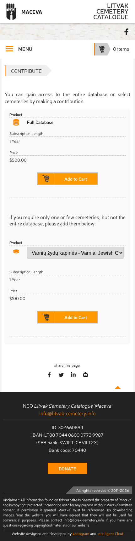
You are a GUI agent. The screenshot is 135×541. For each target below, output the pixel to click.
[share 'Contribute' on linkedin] (73, 374)
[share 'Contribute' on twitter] (61, 374)
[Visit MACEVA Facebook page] (126, 32)
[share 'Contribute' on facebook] (49, 374)
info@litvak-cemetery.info (67, 413)
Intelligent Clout (110, 533)
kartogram (81, 533)
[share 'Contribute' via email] (85, 374)
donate (67, 468)
